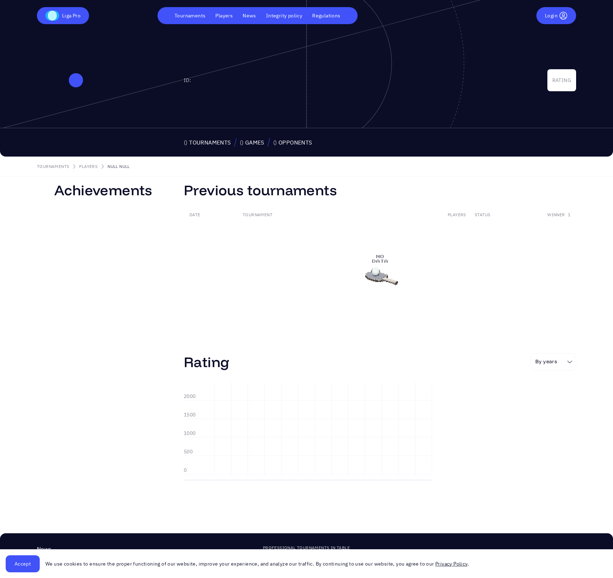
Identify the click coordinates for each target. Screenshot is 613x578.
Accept (23, 564)
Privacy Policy (451, 564)
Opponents (292, 142)
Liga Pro (71, 15)
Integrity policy (284, 15)
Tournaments (190, 15)
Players (224, 15)
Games (252, 142)
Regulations (326, 15)
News (249, 15)
